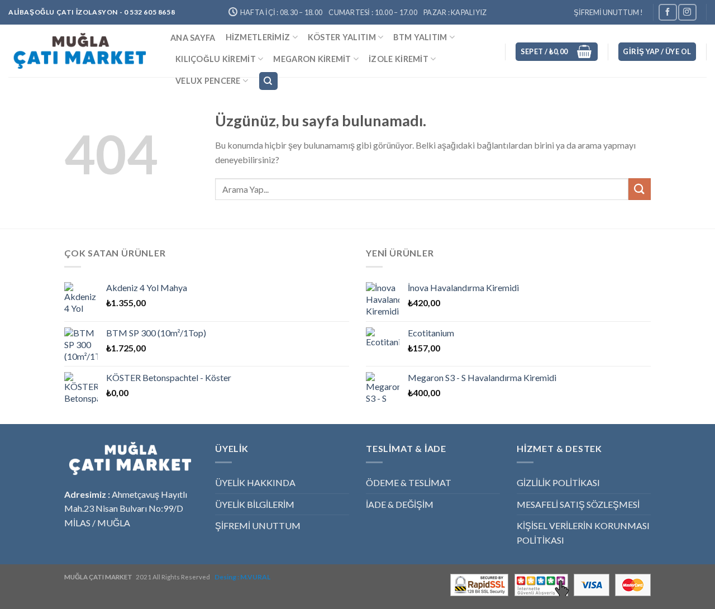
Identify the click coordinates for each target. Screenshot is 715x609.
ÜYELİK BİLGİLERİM (254, 504)
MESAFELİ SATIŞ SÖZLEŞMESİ (578, 504)
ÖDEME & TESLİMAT (408, 482)
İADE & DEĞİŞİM (399, 504)
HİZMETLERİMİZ (258, 37)
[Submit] (639, 189)
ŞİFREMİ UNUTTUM (258, 525)
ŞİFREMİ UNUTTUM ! (608, 12)
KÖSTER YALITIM (342, 37)
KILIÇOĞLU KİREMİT (215, 59)
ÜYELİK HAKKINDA (255, 482)
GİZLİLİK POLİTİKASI (558, 482)
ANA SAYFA (193, 37)
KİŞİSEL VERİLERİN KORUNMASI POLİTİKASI (583, 532)
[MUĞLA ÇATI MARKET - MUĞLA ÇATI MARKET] (81, 50)
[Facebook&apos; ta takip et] (667, 12)
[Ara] (268, 81)
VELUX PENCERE (208, 80)
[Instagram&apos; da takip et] (687, 12)
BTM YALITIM (420, 37)
